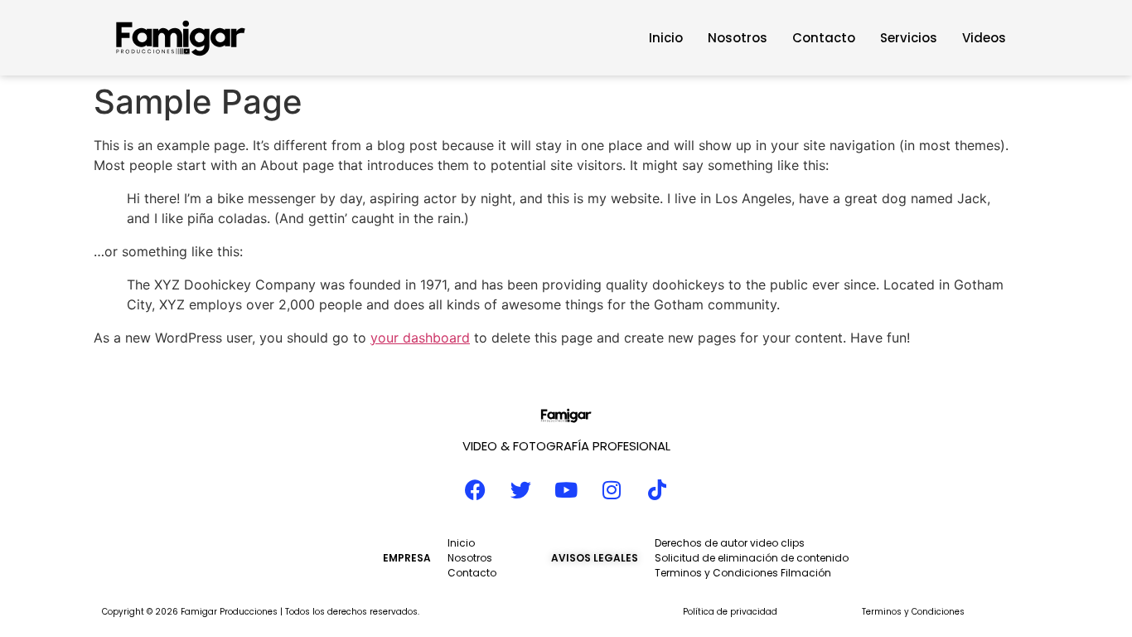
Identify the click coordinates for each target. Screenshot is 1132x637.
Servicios (908, 37)
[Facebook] (475, 490)
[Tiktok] (657, 490)
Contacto (823, 37)
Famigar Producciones (229, 611)
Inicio (666, 37)
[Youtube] (566, 490)
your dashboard (420, 337)
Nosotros (737, 37)
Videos (984, 37)
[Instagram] (611, 490)
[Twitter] (520, 490)
